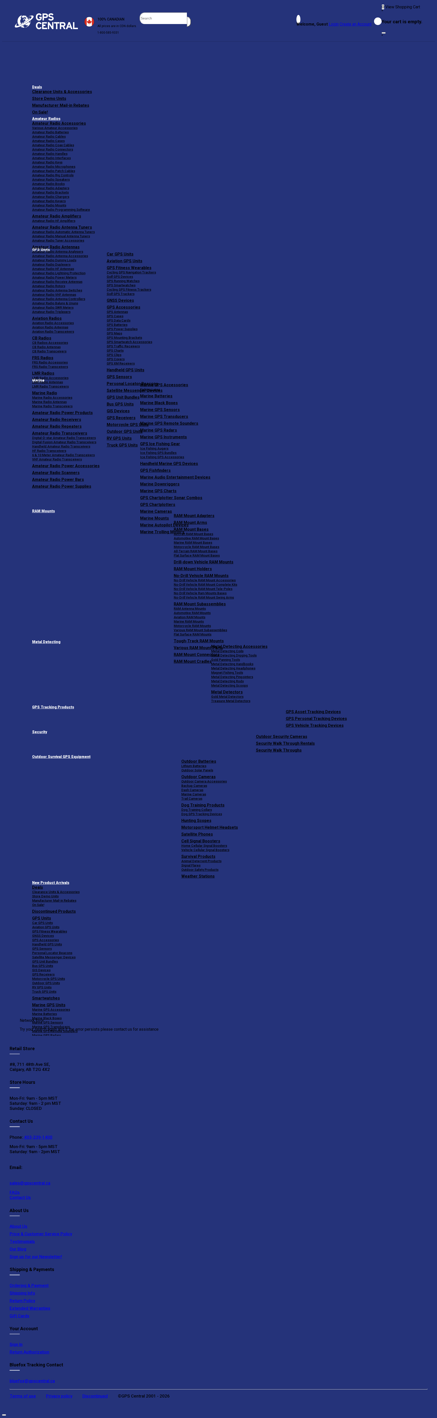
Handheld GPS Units (125, 370)
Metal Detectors (227, 692)
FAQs (15, 1192)
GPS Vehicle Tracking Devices (315, 725)
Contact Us (20, 1197)
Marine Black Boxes (159, 402)
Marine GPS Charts (158, 491)
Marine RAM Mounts (189, 621)
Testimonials (22, 1241)
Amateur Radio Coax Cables (53, 145)
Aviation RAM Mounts (189, 617)
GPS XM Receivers (121, 363)
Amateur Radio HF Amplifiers (53, 221)
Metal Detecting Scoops (229, 685)
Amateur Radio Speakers (51, 179)
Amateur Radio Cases (48, 141)
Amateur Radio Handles (50, 154)
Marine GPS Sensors (160, 409)
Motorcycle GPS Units (48, 979)
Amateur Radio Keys (47, 162)
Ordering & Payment (29, 1285)
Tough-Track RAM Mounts (199, 641)
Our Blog (18, 1249)
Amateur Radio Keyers (49, 201)
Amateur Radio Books (48, 184)
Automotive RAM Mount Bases (196, 538)
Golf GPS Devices (120, 277)
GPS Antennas (117, 312)
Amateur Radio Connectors (52, 149)
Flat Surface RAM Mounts (192, 634)
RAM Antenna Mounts (190, 608)
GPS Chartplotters (157, 504)
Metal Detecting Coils (227, 651)
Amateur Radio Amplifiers (56, 216)
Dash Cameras (192, 790)
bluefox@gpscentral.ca (32, 1380)
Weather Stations (198, 876)
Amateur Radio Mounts (49, 205)
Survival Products (198, 856)
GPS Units (41, 918)
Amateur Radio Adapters (50, 188)
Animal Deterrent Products (201, 861)
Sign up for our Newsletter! (36, 1256)
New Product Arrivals (50, 883)
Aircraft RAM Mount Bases (193, 534)
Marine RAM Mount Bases (193, 542)
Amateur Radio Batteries (50, 132)
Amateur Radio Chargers (50, 197)
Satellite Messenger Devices (54, 957)
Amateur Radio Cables (49, 136)
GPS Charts (115, 350)
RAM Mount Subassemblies (200, 604)
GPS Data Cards (118, 320)
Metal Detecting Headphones (233, 668)
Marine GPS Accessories (164, 385)
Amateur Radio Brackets (50, 192)
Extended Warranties (30, 1308)
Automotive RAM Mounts (192, 613)
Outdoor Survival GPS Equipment (61, 757)
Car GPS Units (120, 254)
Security (39, 732)
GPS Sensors (119, 376)
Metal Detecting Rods (227, 681)
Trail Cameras (191, 798)
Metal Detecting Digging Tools (234, 655)
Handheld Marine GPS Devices (169, 463)
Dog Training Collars (196, 810)
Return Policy (22, 1300)
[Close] (384, 33)
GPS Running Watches (123, 281)
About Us (18, 1226)
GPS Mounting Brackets (124, 338)
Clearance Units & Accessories (62, 91)
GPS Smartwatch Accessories (129, 342)
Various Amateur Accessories (55, 128)
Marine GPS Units (48, 1005)
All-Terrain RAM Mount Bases (195, 551)
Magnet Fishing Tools (227, 672)
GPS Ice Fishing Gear (160, 443)
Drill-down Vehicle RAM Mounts (203, 562)
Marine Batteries (156, 396)
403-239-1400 (37, 1137)
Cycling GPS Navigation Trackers (131, 272)
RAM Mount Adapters (194, 515)
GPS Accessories (123, 307)
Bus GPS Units (42, 966)
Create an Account (356, 24)
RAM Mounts (43, 511)
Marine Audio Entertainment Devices (175, 477)
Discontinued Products (54, 911)
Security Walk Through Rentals (285, 743)
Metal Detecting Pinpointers (232, 677)
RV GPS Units (42, 987)
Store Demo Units (49, 98)
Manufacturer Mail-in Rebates (60, 105)
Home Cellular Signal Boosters (204, 846)
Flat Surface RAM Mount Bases (197, 555)
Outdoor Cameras (198, 776)
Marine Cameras (156, 511)
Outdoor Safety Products (200, 870)
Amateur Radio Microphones (53, 166)
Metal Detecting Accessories (239, 646)
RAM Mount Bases (191, 529)
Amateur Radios (46, 119)
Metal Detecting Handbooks (232, 664)
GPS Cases (115, 316)
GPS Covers (116, 359)
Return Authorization (29, 1351)
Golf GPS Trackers (121, 294)
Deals (37, 87)
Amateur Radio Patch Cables (53, 171)
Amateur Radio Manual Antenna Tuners (61, 236)
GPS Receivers (43, 974)
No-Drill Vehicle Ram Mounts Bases (200, 593)
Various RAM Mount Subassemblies (200, 630)
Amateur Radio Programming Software (61, 209)
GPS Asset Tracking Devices (313, 711)
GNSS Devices (120, 300)
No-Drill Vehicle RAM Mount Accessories (205, 580)
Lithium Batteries (193, 766)
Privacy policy (59, 1396)
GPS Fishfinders (155, 470)
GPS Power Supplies (122, 329)
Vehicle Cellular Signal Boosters (205, 850)
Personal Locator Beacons (52, 953)
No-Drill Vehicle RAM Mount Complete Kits (205, 584)
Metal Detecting (46, 642)
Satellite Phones (197, 834)
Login (334, 24)
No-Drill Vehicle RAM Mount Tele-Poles (203, 589)
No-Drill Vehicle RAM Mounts (201, 575)
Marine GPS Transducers (164, 416)
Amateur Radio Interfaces (51, 158)
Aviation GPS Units (124, 261)
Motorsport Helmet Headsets (209, 827)
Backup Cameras (194, 786)
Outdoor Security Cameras (281, 736)
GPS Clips (114, 355)
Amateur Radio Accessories (59, 123)
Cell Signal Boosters (200, 841)
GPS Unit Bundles (45, 961)
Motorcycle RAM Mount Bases (196, 547)
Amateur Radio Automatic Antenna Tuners (63, 232)
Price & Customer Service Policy (41, 1233)
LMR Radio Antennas (47, 382)
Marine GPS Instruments (163, 437)
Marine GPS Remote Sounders (169, 423)
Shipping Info (22, 1293)
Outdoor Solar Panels (197, 770)
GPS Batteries (117, 325)
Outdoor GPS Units (46, 983)
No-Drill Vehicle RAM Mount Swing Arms (204, 597)
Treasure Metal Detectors (230, 701)
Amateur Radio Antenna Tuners (62, 227)
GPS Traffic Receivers (123, 346)
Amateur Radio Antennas (56, 247)
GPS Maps (114, 333)
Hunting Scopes (196, 820)
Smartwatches (46, 998)
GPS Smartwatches (121, 285)
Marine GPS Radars (158, 430)
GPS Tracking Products (53, 707)
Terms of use (23, 1396)
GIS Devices (41, 970)
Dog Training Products (203, 805)
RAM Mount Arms (190, 522)
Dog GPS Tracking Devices (201, 814)
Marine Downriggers (160, 484)
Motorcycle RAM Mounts (192, 626)
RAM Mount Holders (193, 568)
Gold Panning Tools (225, 660)
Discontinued (95, 1396)
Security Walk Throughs (279, 750)
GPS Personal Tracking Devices (316, 718)
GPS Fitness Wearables (129, 267)
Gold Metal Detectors (227, 697)
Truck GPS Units (44, 991)
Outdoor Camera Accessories (204, 781)
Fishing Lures (150, 389)
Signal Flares (191, 865)
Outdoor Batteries (198, 761)
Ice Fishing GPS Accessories (162, 457)
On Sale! (40, 112)
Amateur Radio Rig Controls (53, 175)
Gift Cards (19, 1315)
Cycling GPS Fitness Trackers (129, 289)
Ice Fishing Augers (154, 448)
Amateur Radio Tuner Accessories (58, 240)
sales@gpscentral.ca (30, 1183)
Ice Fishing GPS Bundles (158, 453)
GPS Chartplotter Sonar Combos (171, 497)
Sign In (16, 1344)
